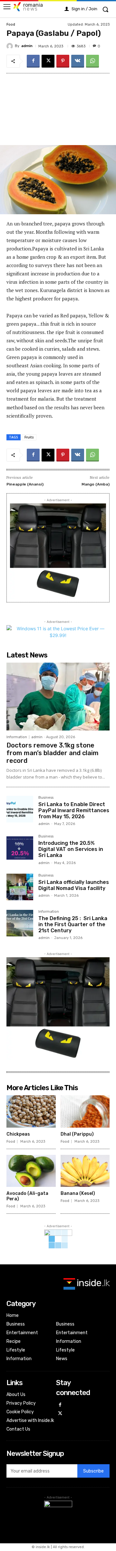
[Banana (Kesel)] (85, 1171)
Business (45, 798)
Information (16, 737)
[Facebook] (33, 61)
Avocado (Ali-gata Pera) (27, 1196)
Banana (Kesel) (78, 1193)
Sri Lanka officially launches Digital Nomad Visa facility (73, 885)
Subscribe (93, 1471)
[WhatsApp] (92, 61)
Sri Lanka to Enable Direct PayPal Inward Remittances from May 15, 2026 (73, 810)
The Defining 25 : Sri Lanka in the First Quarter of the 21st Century (72, 924)
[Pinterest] (62, 61)
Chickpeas (18, 1134)
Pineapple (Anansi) (25, 484)
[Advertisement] (58, 109)
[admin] (10, 46)
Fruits (29, 437)
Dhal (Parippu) (77, 1134)
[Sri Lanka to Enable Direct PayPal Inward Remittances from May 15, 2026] (19, 809)
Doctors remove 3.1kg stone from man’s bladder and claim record (52, 752)
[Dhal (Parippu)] (85, 1111)
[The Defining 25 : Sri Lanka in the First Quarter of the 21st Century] (19, 923)
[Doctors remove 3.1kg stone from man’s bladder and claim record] (58, 696)
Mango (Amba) (96, 484)
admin (27, 46)
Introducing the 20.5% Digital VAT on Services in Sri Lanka (70, 849)
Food (10, 24)
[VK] (77, 61)
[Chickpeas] (31, 1111)
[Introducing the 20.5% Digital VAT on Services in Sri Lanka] (19, 848)
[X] (48, 61)
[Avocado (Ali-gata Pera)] (31, 1171)
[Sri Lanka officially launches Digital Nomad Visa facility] (19, 887)
